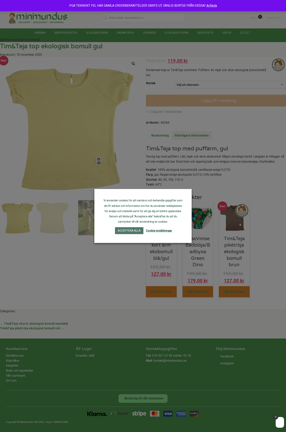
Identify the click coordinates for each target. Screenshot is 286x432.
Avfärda (211, 5)
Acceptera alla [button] (129, 230)
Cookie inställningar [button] (159, 230)
